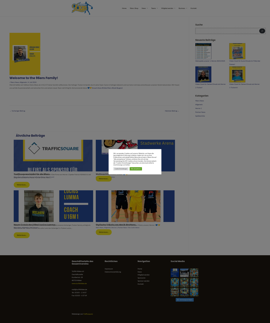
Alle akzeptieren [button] (136, 169)
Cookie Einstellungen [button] (121, 169)
